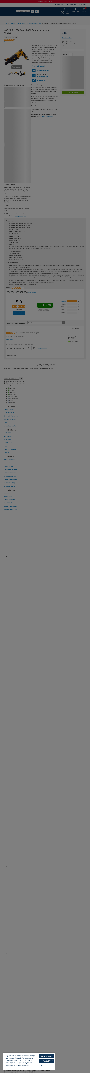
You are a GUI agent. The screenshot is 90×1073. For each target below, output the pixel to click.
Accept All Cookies (46, 1056)
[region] (29, 1061)
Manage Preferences (47, 1065)
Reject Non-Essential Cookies (47, 1061)
